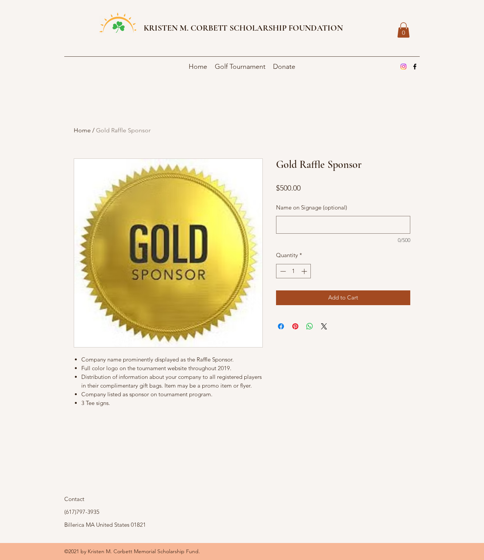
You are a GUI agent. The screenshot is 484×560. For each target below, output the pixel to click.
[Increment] (305, 271)
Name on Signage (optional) (311, 207)
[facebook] (415, 66)
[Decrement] (282, 271)
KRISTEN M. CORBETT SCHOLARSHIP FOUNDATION (243, 28)
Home (82, 130)
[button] (403, 30)
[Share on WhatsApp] (309, 326)
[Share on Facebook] (280, 326)
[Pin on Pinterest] (295, 326)
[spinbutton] (293, 271)
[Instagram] (403, 66)
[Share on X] (324, 326)
